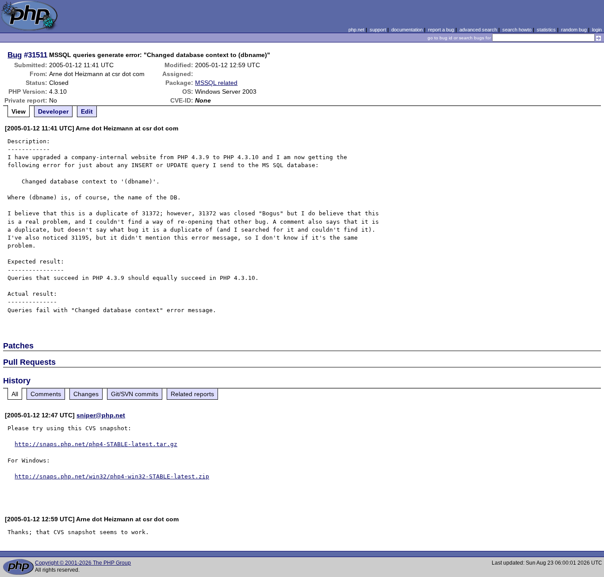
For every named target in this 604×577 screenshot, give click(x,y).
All (14, 393)
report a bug (441, 29)
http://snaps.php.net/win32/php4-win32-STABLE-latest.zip (112, 476)
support (378, 29)
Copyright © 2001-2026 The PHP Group (83, 563)
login (597, 29)
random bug (574, 29)
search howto (516, 29)
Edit (87, 111)
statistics (546, 29)
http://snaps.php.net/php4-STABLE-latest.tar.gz (96, 444)
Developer (53, 111)
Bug (15, 54)
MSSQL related (216, 82)
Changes (86, 393)
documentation (407, 29)
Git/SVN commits (134, 393)
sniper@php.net (100, 415)
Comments (46, 393)
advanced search (478, 29)
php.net (356, 29)
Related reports (192, 393)
